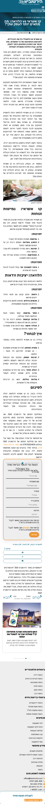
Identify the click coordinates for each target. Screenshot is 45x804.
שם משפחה (34, 481)
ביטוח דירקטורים (35, 703)
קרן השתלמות (36, 734)
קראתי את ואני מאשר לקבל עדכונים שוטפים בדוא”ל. (23, 529)
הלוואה (25, 544)
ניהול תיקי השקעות (34, 727)
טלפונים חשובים (36, 751)
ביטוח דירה (38, 675)
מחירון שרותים (36, 762)
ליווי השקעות (37, 723)
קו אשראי (16, 544)
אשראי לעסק (35, 544)
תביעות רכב (37, 758)
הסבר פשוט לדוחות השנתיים (30, 754)
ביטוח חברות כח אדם (33, 678)
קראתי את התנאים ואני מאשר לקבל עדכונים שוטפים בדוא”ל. (24, 521)
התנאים (26, 527)
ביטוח (40, 769)
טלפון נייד (35, 501)
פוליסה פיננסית (36, 730)
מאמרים (37, 17)
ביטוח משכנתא (36, 682)
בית (43, 17)
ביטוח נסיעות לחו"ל (34, 710)
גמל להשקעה (37, 742)
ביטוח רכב (38, 693)
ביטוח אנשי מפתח (35, 706)
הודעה (36, 510)
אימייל (36, 491)
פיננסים (28, 17)
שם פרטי (35, 472)
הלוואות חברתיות (35, 738)
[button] (43, 7)
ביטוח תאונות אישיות (34, 714)
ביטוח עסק (38, 690)
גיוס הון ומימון (17, 17)
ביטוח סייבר (37, 686)
